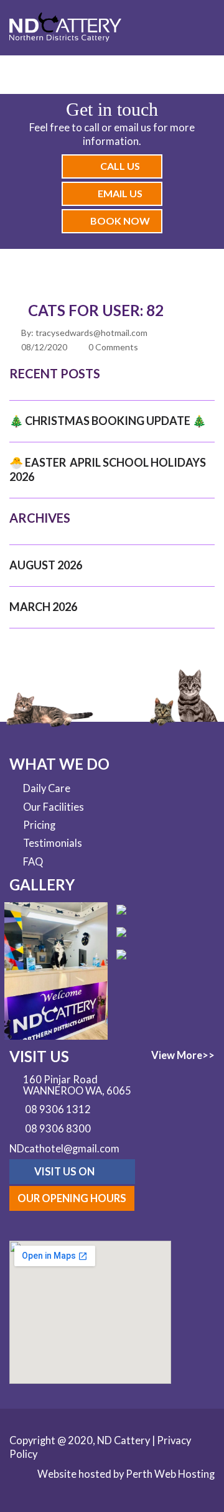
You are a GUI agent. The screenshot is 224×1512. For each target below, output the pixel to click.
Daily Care (46, 788)
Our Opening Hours (71, 1198)
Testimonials (52, 843)
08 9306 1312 (58, 1110)
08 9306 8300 (58, 1129)
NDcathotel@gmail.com (64, 1148)
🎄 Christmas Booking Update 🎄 (107, 420)
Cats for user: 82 (96, 310)
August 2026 (45, 565)
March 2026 (43, 607)
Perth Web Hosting (170, 1474)
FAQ (33, 862)
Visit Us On (65, 1171)
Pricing (39, 825)
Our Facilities (53, 807)
